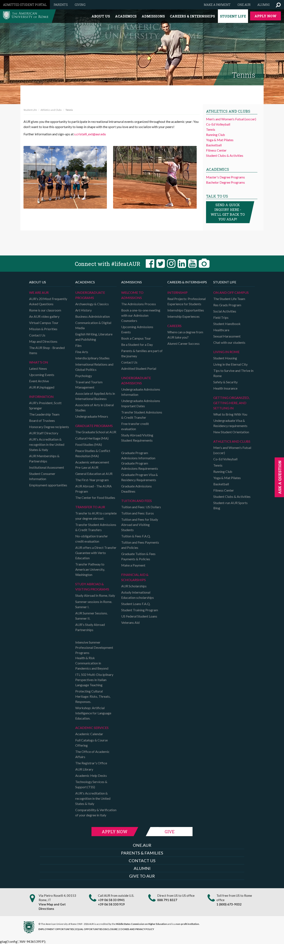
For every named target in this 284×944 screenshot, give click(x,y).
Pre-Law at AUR (86, 467)
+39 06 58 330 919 (111, 904)
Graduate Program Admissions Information (138, 455)
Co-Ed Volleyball (218, 124)
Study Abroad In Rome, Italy (95, 595)
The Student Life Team (229, 299)
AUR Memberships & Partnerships (44, 458)
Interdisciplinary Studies (92, 358)
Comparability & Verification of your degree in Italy (95, 812)
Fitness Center (216, 150)
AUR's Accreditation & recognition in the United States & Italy (46, 444)
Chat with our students (229, 342)
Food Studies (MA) (88, 444)
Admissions (153, 16)
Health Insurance (225, 388)
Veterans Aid (130, 622)
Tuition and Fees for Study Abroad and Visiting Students (139, 524)
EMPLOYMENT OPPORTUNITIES (56, 929)
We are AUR (39, 292)
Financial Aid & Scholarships (134, 577)
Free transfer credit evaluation (135, 426)
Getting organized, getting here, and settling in (231, 403)
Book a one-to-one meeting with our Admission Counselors (140, 315)
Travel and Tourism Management (88, 384)
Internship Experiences (183, 316)
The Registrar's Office (91, 763)
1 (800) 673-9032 (229, 904)
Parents (61, 5)
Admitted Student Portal (25, 5)
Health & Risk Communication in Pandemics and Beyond (91, 663)
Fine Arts (81, 352)
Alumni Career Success (183, 343)
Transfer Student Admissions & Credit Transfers (95, 527)
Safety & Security (225, 382)
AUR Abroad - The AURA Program (93, 488)
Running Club (215, 135)
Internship (177, 292)
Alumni (263, 5)
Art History (83, 310)
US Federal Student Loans (139, 616)
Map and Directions (43, 341)
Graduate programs (94, 426)
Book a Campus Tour (136, 338)
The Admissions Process (138, 304)
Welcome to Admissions (132, 295)
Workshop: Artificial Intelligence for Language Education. (93, 713)
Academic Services (92, 728)
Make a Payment (133, 565)
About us (100, 16)
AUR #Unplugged (41, 387)
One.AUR (244, 5)
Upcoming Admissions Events (137, 329)
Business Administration (92, 316)
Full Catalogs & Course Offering (91, 742)
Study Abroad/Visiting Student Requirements (137, 437)
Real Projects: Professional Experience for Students (186, 301)
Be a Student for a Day (137, 344)
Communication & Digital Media (93, 325)
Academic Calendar (89, 734)
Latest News (38, 368)
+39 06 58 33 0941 (111, 900)
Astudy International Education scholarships (137, 594)
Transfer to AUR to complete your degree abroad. (96, 515)
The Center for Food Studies (95, 497)
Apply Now (265, 16)
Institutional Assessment (46, 467)
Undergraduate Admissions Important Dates (140, 403)
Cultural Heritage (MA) (92, 438)
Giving (80, 5)
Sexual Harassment (227, 336)
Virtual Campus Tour (43, 323)
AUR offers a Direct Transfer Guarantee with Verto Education (95, 552)
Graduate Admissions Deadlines (136, 488)
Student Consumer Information (42, 476)
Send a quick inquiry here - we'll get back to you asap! (228, 212)
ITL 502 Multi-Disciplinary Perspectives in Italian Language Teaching (94, 680)
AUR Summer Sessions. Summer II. (91, 615)
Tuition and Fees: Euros (137, 513)
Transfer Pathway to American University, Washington (90, 569)
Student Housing (225, 358)
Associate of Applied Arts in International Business (95, 396)
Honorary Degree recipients (49, 427)
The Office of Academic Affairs (92, 754)
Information (41, 397)
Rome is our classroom (45, 310)
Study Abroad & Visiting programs (92, 586)
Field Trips (220, 317)
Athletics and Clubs (51, 109)
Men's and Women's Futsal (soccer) (231, 119)
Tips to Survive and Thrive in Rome (233, 373)
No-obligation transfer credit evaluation (91, 538)
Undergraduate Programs (90, 295)
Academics (126, 16)
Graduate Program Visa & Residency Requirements (139, 477)
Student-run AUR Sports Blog (230, 505)
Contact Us (37, 335)
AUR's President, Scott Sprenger (45, 405)
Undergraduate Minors (91, 416)
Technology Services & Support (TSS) (91, 784)
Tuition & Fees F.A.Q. (136, 536)
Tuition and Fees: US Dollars (141, 507)
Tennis (210, 129)
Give (169, 831)
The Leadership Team (44, 414)
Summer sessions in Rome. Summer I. (93, 604)
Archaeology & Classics (92, 304)
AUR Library (84, 769)
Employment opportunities (48, 485)
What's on (38, 362)
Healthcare (221, 330)
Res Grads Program (227, 305)
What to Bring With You (230, 414)
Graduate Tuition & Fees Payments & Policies (138, 556)
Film (78, 345)
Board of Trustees (42, 420)
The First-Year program (92, 480)
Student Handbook (227, 324)
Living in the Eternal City (230, 364)
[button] (278, 4)
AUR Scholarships (134, 586)
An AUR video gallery (44, 316)
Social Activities (224, 311)
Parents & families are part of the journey (142, 353)
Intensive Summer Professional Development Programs (94, 647)
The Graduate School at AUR (95, 432)
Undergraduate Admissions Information (140, 391)
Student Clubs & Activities (224, 155)
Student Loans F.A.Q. (135, 604)
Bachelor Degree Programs (225, 182)
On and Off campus (231, 292)
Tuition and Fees (136, 501)
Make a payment (217, 5)
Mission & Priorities (43, 329)
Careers (174, 326)
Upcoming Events (41, 375)
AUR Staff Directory (43, 433)
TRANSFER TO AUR (90, 507)
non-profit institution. (187, 924)
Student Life (233, 16)
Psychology (83, 376)
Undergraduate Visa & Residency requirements (230, 423)
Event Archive (39, 381)
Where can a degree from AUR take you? (185, 334)
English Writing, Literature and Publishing (93, 336)
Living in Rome (226, 352)
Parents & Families (142, 852)
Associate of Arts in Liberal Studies (94, 407)
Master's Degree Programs (225, 177)
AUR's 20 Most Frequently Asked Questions (48, 301)
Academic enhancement (92, 462)
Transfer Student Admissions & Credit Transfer (141, 414)
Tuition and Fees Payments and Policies (140, 544)
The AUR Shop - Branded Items (47, 350)
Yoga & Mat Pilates (219, 140)
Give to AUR (142, 875)
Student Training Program (139, 610)
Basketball (214, 145)
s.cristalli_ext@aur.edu (90, 134)
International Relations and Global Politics (94, 366)
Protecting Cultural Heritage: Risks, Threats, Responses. (92, 696)
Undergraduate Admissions (136, 380)
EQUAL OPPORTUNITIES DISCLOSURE (96, 929)
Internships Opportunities (185, 310)
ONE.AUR (142, 845)
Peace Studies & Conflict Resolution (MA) (92, 453)
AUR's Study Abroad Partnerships (90, 627)
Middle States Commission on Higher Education (141, 924)
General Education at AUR (93, 474)
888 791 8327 (167, 900)
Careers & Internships (192, 16)
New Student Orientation (231, 432)
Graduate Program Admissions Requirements (139, 465)
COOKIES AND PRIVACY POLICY (136, 929)
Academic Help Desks (91, 775)
